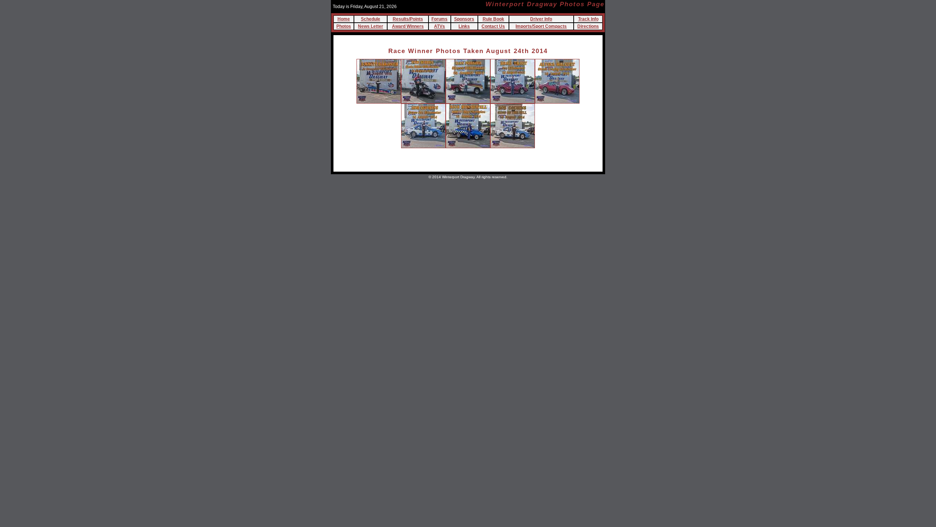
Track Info (588, 19)
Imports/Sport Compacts (541, 26)
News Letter (370, 26)
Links (464, 26)
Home (343, 19)
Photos (343, 26)
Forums (439, 19)
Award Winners (408, 26)
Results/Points (408, 19)
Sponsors (464, 19)
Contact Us (493, 26)
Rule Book (493, 19)
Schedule (370, 19)
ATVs (439, 26)
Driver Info (541, 19)
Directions (588, 26)
